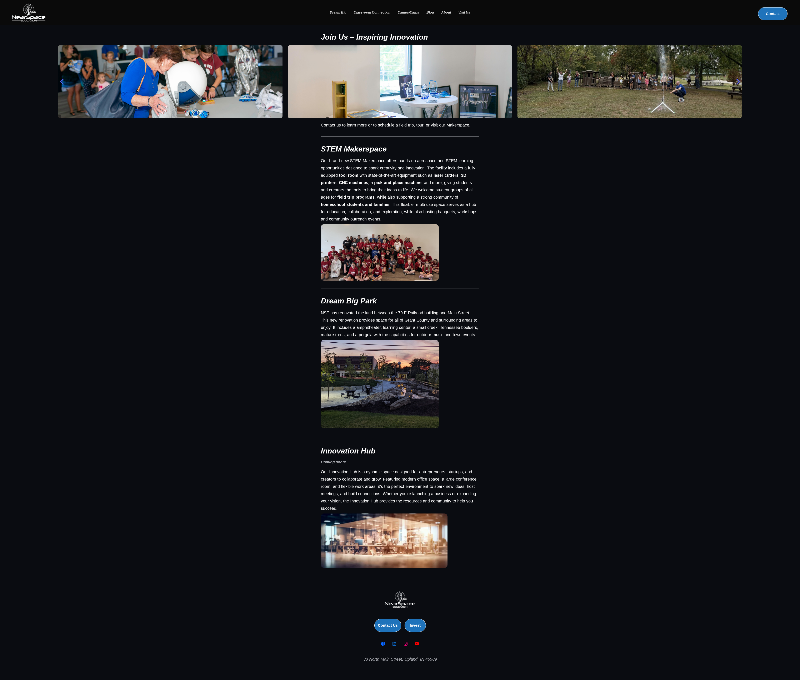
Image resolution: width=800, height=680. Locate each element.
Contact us (331, 125)
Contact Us (388, 625)
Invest (415, 625)
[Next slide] (737, 81)
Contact (773, 14)
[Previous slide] (62, 81)
